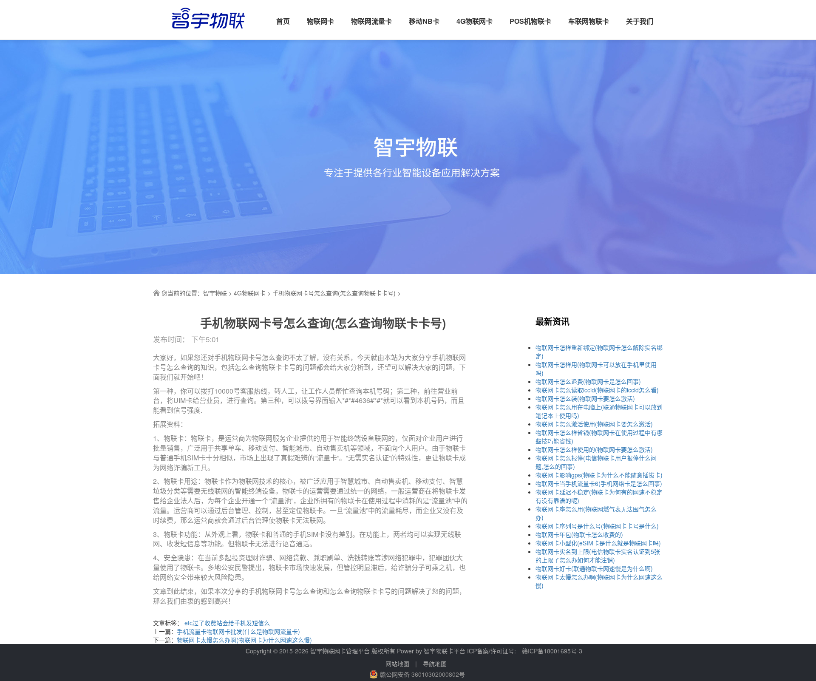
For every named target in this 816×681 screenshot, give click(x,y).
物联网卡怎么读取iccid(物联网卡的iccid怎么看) (597, 390)
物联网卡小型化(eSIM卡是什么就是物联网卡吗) (598, 543)
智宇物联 (215, 293)
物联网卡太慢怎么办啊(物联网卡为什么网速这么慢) (244, 640)
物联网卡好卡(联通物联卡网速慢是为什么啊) (594, 568)
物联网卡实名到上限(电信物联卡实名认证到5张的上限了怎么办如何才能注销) (598, 555)
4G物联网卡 (474, 21)
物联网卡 (320, 21)
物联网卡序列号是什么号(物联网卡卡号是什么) (597, 526)
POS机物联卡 (530, 21)
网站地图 (397, 663)
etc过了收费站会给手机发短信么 (227, 623)
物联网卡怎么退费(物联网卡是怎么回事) (588, 381)
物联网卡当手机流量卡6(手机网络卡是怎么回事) (599, 483)
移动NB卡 (424, 21)
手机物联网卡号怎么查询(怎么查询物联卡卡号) (334, 293)
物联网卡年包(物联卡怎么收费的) (579, 534)
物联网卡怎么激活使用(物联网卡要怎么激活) (594, 424)
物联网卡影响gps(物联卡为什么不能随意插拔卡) (599, 475)
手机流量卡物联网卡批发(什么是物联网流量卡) (238, 631)
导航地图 (435, 663)
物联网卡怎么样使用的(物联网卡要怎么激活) (594, 449)
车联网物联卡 (588, 21)
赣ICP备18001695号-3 (552, 651)
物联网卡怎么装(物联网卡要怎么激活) (585, 398)
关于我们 (639, 21)
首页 (283, 21)
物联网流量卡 (371, 21)
